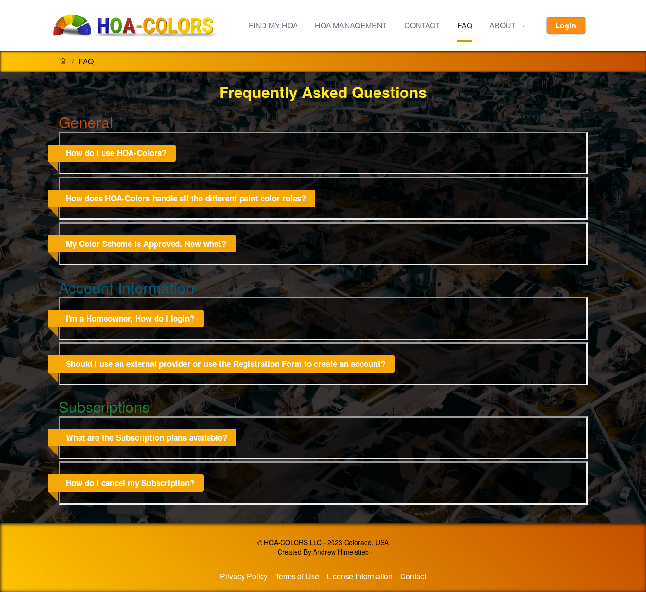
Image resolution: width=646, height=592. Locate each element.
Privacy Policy (244, 576)
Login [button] (565, 25)
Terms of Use (297, 576)
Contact (413, 576)
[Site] (143, 26)
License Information (360, 576)
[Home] (63, 61)
